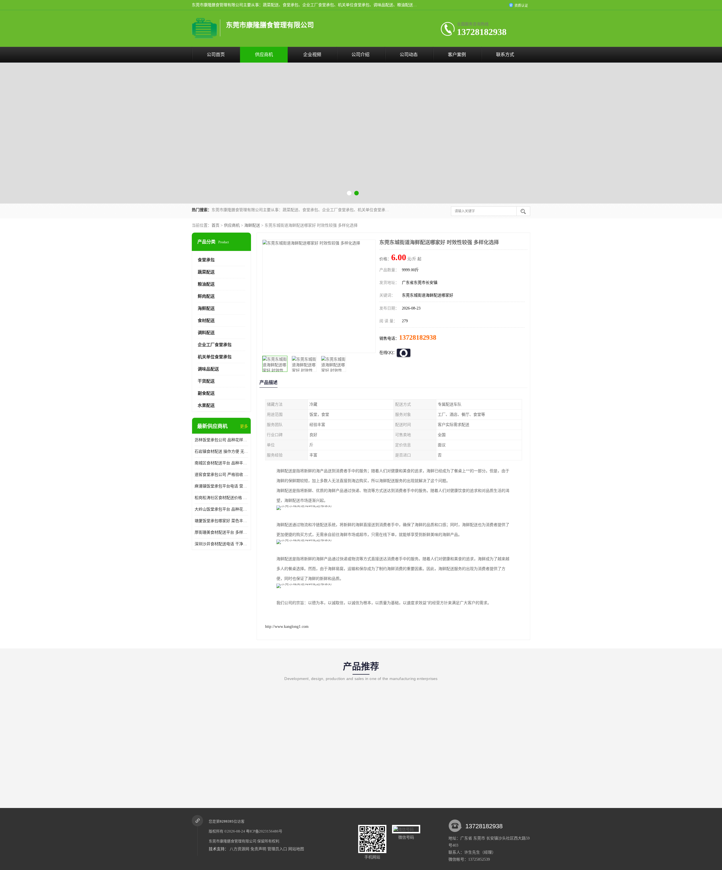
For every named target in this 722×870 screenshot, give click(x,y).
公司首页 (216, 54)
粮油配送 (206, 284)
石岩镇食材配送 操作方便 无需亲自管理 (221, 451)
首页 (215, 225)
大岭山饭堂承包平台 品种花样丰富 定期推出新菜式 (221, 509)
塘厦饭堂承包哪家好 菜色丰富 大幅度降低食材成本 (221, 521)
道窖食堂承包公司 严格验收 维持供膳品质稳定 (221, 474)
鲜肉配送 (206, 296)
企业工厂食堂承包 (215, 345)
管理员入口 (277, 849)
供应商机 (264, 54)
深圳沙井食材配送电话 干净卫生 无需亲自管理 (221, 544)
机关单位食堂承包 (215, 357)
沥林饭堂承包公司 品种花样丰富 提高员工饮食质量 (221, 440)
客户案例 (457, 54)
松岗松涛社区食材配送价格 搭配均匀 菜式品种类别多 (221, 498)
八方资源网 (239, 849)
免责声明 (258, 849)
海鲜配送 (252, 225)
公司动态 (409, 54)
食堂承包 (206, 260)
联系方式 (505, 54)
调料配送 (206, 332)
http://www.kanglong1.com (287, 626)
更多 (244, 426)
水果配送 (206, 405)
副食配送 (206, 393)
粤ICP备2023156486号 (264, 831)
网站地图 (296, 849)
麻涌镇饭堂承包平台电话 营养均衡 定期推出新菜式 (221, 486)
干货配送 (206, 381)
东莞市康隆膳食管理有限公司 (232, 841)
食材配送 (206, 320)
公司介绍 (360, 54)
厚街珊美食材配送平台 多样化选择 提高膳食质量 (221, 532)
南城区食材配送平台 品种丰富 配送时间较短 (221, 463)
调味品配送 (208, 369)
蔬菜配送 (206, 272)
